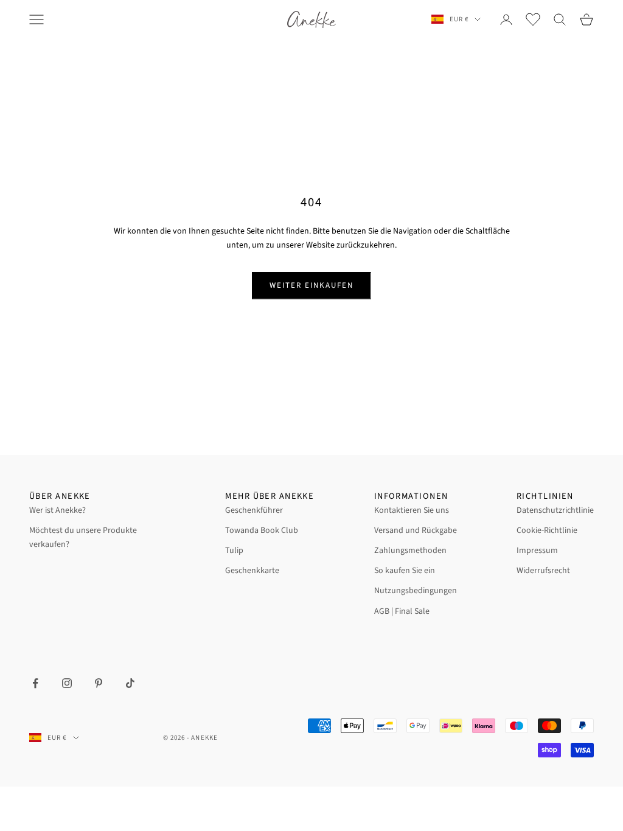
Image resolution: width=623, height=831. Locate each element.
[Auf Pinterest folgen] (98, 683)
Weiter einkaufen (311, 285)
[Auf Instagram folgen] (67, 683)
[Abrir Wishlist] (533, 19)
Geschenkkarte (252, 571)
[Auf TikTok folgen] (130, 683)
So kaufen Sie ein (404, 571)
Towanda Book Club (261, 530)
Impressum (537, 550)
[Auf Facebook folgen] (35, 683)
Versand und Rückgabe (415, 530)
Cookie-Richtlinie (547, 530)
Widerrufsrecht (543, 571)
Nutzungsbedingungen (415, 591)
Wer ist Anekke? (57, 510)
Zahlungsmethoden (410, 550)
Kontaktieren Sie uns (411, 510)
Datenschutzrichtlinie (555, 510)
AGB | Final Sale (402, 611)
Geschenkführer (254, 510)
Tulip (234, 550)
